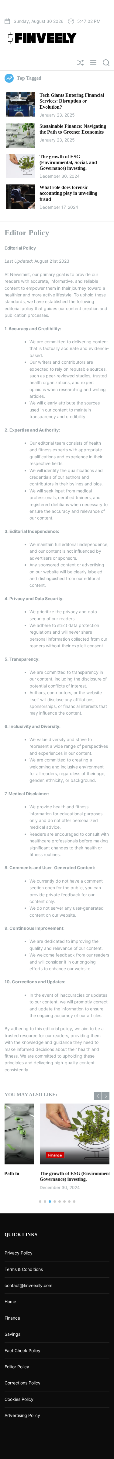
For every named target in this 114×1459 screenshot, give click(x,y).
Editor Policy (17, 1366)
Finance (20, 1155)
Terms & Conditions (24, 1269)
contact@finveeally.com (28, 1285)
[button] (98, 1096)
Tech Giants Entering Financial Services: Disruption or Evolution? (72, 101)
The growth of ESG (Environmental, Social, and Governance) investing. (68, 162)
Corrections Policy (22, 1382)
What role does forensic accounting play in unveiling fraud (68, 193)
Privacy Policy (19, 1252)
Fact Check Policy (22, 1350)
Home (10, 1301)
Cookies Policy (19, 1399)
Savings (12, 1334)
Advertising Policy (22, 1415)
